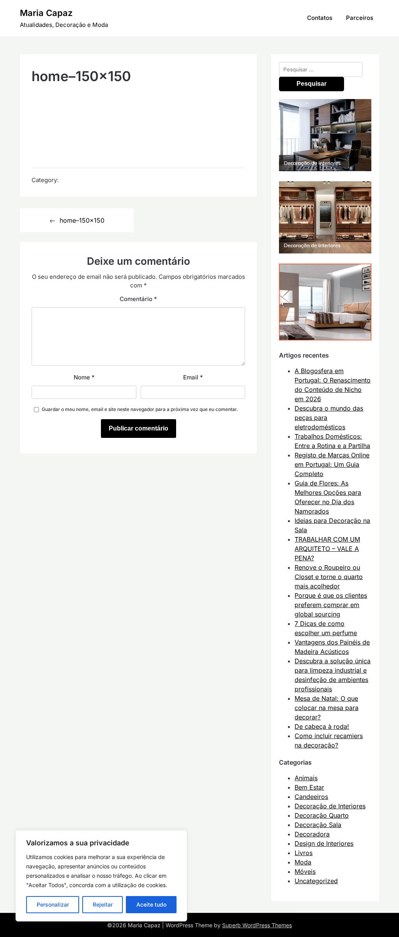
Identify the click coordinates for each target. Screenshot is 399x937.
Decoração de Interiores (330, 806)
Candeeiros (311, 797)
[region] (101, 875)
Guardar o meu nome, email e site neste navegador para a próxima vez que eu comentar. (140, 409)
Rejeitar (103, 904)
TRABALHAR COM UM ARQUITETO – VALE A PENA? (327, 548)
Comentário (138, 299)
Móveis (305, 871)
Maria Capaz (46, 13)
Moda (303, 862)
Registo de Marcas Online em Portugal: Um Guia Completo (332, 464)
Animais (306, 778)
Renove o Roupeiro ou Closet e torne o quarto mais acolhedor (329, 576)
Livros (303, 853)
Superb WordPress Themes (257, 925)
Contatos (319, 17)
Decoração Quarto (322, 815)
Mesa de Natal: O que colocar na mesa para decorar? (326, 707)
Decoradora (312, 834)
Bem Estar (309, 787)
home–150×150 (82, 220)
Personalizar (53, 904)
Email (193, 377)
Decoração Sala (318, 825)
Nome (84, 377)
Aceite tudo (151, 904)
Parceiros (359, 17)
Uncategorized (316, 881)
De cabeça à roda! (322, 726)
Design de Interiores (324, 843)
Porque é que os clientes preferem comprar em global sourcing (331, 605)
